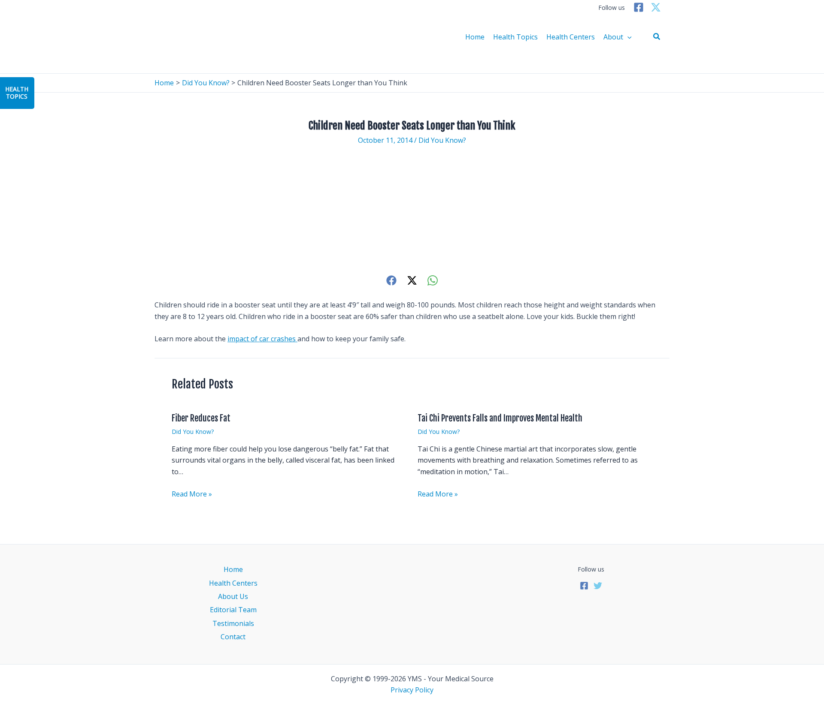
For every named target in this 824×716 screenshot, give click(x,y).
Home (475, 37)
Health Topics (515, 37)
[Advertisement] (412, 210)
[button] (657, 36)
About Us (233, 596)
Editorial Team (233, 609)
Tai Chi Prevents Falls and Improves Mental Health (500, 418)
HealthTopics (16, 92)
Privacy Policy (412, 690)
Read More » (192, 494)
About (613, 37)
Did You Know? (442, 140)
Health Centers (570, 37)
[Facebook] (638, 7)
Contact (233, 636)
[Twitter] (656, 7)
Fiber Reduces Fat (201, 418)
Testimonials (233, 623)
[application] (627, 36)
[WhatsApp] (432, 280)
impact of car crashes (262, 338)
